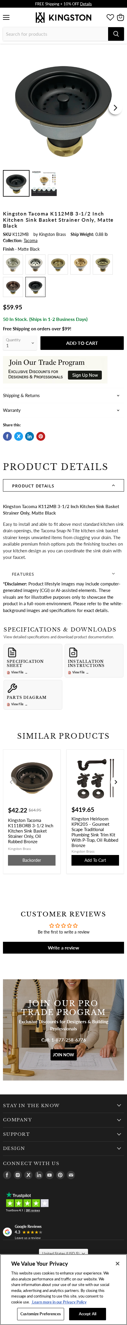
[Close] (117, 1263)
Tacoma (31, 240)
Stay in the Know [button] (31, 1105)
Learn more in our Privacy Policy (59, 1302)
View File (19, 672)
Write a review (63, 947)
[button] (63, 485)
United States (60, 1253)
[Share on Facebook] (7, 436)
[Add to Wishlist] (118, 51)
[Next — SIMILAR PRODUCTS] (115, 782)
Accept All (87, 1313)
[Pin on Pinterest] (40, 436)
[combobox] (55, 34)
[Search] (116, 34)
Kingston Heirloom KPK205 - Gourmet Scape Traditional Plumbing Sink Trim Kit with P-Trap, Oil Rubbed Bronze (94, 832)
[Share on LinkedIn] (29, 436)
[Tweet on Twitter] (18, 436)
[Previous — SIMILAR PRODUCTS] (11, 782)
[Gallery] (63, 122)
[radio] (13, 264)
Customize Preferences (40, 1313)
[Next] (115, 107)
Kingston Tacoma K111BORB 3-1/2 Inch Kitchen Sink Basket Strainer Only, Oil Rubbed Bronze (30, 830)
